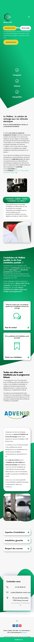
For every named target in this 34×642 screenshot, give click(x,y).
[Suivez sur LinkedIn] (17, 625)
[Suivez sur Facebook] (14, 625)
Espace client (25, 28)
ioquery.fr (24, 632)
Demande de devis (10, 28)
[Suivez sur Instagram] (20, 625)
